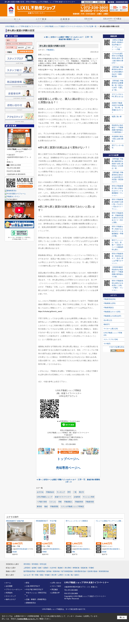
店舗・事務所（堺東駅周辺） (36, 599)
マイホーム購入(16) (111, 329)
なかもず (27, 575)
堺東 (60, 502)
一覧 (74, 492)
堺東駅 (44, 552)
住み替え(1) (108, 320)
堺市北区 (43, 564)
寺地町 (47, 575)
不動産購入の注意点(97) (112, 316)
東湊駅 (14, 552)
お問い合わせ (56, 583)
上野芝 (60, 575)
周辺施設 (54, 589)
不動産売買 (90, 502)
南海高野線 (41, 571)
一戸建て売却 (42, 502)
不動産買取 (54, 506)
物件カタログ (11, 599)
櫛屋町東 (56, 549)
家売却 (39, 506)
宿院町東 (115, 549)
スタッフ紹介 (56, 586)
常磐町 (91, 568)
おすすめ (40, 492)
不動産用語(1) (109, 307)
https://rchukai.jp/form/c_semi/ (50, 311)
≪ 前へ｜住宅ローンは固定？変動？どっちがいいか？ (64, 37)
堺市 (69, 492)
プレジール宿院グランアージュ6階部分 (110, 521)
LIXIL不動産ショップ (44, 497)
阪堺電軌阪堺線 (29, 571)
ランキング (61, 492)
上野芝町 (27, 568)
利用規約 (9, 593)
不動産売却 (79, 502)
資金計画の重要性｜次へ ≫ (69, 39)
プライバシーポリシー (14, 589)
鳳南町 (60, 568)
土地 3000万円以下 (33, 586)
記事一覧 (89, 37)
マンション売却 (88, 497)
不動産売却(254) (109, 299)
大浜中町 (53, 568)
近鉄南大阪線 (92, 571)
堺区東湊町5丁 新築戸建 (15, 521)
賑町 (40, 568)
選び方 (81, 492)
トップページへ (68, 459)
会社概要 (9, 586)
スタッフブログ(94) (111, 339)
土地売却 (77, 497)
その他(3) (107, 343)
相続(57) (107, 324)
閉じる (122, 617)
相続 (46, 506)
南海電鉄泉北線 (80, 571)
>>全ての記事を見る (116, 347)
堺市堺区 (20, 549)
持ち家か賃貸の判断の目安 (52, 46)
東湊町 (25, 549)
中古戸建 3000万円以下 (34, 589)
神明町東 (76, 568)
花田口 (76, 575)
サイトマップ (11, 596)
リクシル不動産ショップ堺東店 (72, 506)
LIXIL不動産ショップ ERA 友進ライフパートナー (86, 582)
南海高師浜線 (104, 571)
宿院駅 (104, 552)
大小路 (66, 575)
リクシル (52, 502)
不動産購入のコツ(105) (112, 312)
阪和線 (48, 571)
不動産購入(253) (109, 303)
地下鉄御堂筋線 (67, 571)
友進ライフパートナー (63, 497)
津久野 (53, 575)
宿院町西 (86, 549)
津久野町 (67, 568)
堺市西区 (35, 564)
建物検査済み (31, 603)
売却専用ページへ (68, 467)
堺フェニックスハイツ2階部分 (77, 521)
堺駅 (73, 552)
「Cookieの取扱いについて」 (26, 619)
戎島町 (45, 568)
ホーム (8, 583)
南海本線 (56, 571)
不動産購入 (50, 50)
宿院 (41, 575)
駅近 (27, 583)
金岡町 (34, 568)
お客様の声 (55, 593)
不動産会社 (50, 492)
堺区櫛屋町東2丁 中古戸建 (46, 521)
